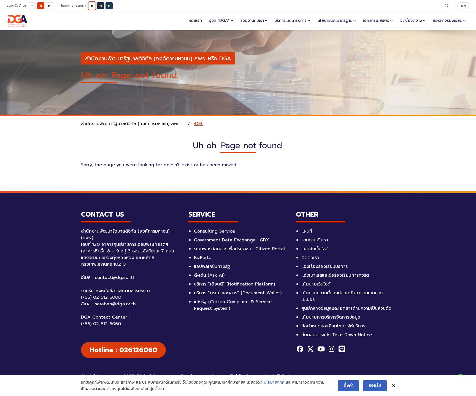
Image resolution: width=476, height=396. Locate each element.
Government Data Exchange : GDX (231, 240)
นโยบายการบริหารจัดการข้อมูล (330, 317)
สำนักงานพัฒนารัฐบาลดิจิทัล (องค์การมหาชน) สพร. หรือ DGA (158, 58)
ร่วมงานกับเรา (252, 20)
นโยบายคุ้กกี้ (274, 382)
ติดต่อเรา (310, 257)
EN (463, 5)
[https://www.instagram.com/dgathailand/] (331, 349)
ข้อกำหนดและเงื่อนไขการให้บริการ (333, 326)
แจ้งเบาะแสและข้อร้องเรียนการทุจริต (335, 275)
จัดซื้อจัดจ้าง (411, 20)
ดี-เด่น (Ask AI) (209, 275)
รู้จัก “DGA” (219, 20)
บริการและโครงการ (290, 20)
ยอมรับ (375, 385)
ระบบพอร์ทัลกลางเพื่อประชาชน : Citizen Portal (239, 249)
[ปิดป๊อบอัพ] (393, 385)
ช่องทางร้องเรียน (447, 20)
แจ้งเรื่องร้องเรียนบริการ (324, 266)
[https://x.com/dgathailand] (310, 349)
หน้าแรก (195, 20)
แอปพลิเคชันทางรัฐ (212, 266)
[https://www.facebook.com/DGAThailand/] (300, 349)
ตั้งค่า (348, 385)
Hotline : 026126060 (123, 350)
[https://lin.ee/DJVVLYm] (342, 349)
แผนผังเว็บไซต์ (315, 249)
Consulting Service (214, 231)
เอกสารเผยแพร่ (376, 20)
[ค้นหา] (446, 6)
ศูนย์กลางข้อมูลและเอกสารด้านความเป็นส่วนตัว (346, 308)
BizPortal (203, 257)
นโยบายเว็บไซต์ (316, 284)
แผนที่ (306, 231)
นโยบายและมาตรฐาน (334, 20)
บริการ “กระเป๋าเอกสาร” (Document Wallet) (238, 293)
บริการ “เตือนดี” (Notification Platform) (234, 284)
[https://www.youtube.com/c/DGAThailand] (321, 349)
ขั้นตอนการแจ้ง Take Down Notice (336, 335)
